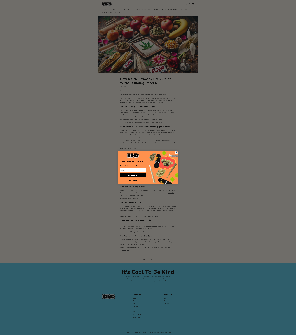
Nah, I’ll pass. (133, 180)
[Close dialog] (176, 153)
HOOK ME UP (133, 175)
